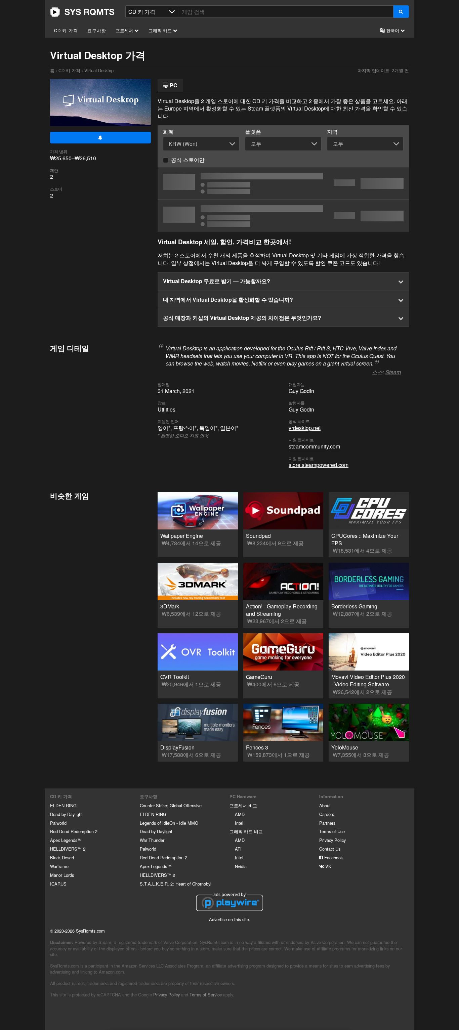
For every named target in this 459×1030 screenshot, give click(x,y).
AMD (240, 814)
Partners (327, 823)
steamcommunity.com (314, 446)
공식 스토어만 (188, 160)
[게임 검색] (401, 11)
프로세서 (125, 30)
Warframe (59, 866)
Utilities (166, 409)
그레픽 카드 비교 (246, 831)
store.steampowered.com (318, 465)
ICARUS (58, 884)
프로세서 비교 (243, 805)
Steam (393, 372)
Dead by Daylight (66, 814)
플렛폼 (253, 131)
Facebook (333, 857)
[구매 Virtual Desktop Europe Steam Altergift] (283, 183)
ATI (238, 849)
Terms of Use (332, 831)
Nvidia (241, 866)
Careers (326, 814)
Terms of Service (206, 994)
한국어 (393, 30)
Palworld (58, 823)
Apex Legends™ (66, 840)
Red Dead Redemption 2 (73, 831)
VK (327, 866)
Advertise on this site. (229, 919)
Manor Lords (62, 875)
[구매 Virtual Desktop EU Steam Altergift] (283, 216)
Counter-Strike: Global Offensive (171, 805)
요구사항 (96, 30)
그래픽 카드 (161, 30)
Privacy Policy (332, 840)
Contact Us (329, 849)
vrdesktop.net (305, 428)
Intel (239, 823)
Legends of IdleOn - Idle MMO (169, 823)
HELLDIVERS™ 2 (67, 849)
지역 (332, 131)
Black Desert (62, 857)
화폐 (168, 131)
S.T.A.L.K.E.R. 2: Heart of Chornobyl (175, 884)
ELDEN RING (63, 805)
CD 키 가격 (66, 30)
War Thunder (152, 840)
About (325, 805)
